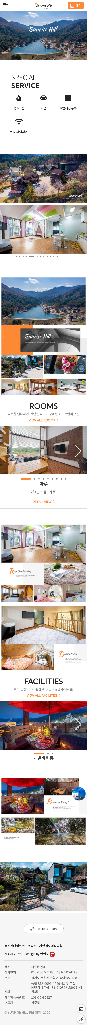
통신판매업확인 (14, 945)
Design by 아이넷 (37, 953)
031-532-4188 (67, 972)
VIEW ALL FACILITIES (42, 695)
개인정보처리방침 (50, 945)
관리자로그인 (13, 953)
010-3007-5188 (45, 928)
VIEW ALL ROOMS (42, 419)
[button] (16, 256)
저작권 (32, 945)
